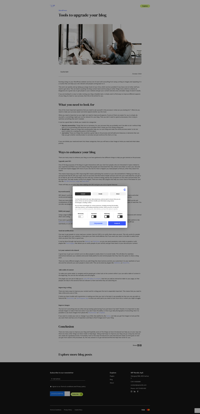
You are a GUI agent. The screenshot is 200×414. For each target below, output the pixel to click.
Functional (93, 213)
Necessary (81, 213)
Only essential (98, 223)
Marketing (107, 213)
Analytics (120, 213)
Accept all (117, 223)
